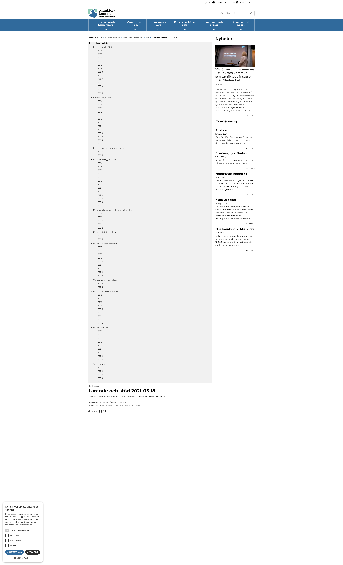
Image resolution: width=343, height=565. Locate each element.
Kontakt (251, 2)
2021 (100, 75)
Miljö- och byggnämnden (105, 159)
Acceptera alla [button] (14, 552)
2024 (100, 86)
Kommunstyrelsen (102, 97)
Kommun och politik (241, 23)
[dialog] (23, 532)
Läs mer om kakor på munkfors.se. (18, 524)
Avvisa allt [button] (32, 552)
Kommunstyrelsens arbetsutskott (109, 148)
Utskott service (100, 327)
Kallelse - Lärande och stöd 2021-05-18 (107, 396)
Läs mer (250, 148)
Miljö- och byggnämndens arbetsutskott (113, 210)
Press (242, 2)
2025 (100, 89)
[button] (22, 558)
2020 (100, 72)
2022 (100, 79)
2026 (100, 93)
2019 (100, 68)
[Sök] (251, 13)
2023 (100, 82)
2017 (100, 61)
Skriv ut (94, 411)
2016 (100, 57)
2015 (100, 54)
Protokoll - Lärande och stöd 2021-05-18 (146, 396)
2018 (100, 64)
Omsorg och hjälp (134, 23)
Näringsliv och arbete (214, 23)
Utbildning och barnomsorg (106, 23)
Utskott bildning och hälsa (106, 232)
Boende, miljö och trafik (185, 23)
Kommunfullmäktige (103, 47)
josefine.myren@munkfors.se (127, 405)
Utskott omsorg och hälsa (106, 280)
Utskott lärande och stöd (105, 243)
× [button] (40, 505)
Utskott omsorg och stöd (105, 291)
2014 (100, 50)
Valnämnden (99, 364)
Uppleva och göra (158, 23)
